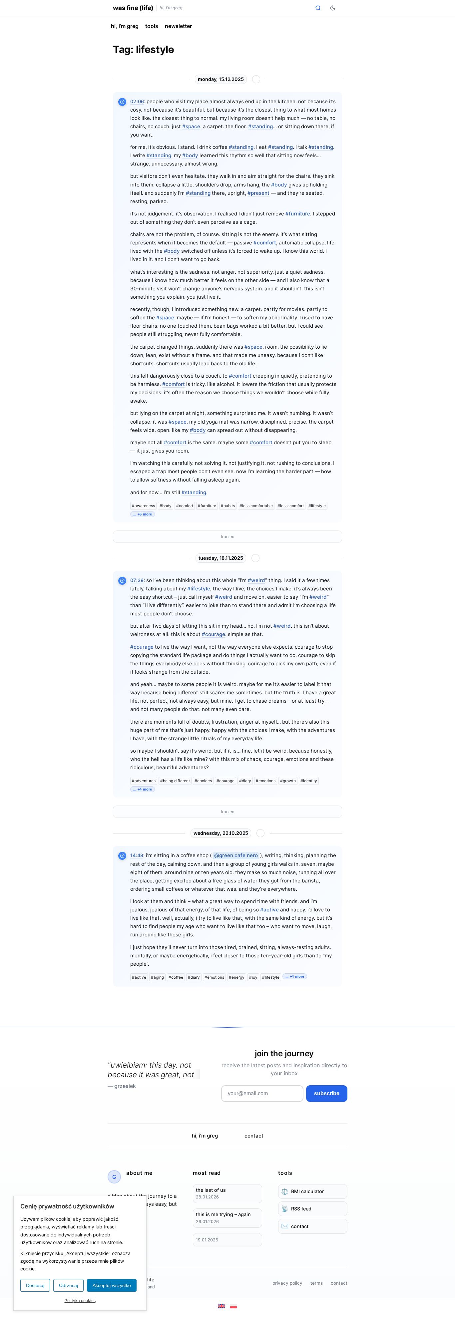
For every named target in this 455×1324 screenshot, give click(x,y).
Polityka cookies (80, 1300)
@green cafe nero (236, 855)
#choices (203, 780)
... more (142, 514)
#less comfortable (256, 505)
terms (316, 1283)
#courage (213, 634)
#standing (260, 126)
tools (151, 26)
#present (258, 193)
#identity (308, 780)
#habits (228, 505)
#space (191, 126)
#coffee (176, 977)
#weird (256, 580)
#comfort (264, 242)
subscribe (326, 1093)
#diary (245, 780)
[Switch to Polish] (233, 1306)
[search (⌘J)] (318, 8)
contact (253, 1136)
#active (269, 909)
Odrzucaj (68, 1285)
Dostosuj (35, 1285)
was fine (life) (133, 7)
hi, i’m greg (125, 26)
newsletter (178, 26)
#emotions (265, 780)
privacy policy (287, 1283)
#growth (288, 780)
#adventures (144, 780)
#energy (236, 977)
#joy (253, 977)
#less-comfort (290, 505)
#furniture (297, 213)
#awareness (143, 505)
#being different (175, 780)
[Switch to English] (222, 1306)
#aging (157, 977)
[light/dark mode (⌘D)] (332, 8)
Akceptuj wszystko (112, 1285)
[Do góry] (256, 79)
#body (190, 155)
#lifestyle (317, 505)
